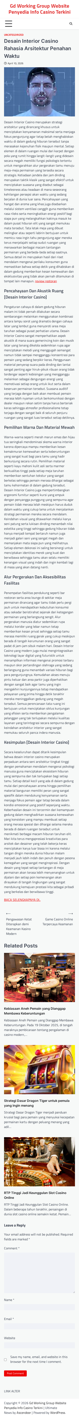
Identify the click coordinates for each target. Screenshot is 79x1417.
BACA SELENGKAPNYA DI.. (22, 899)
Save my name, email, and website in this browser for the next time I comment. (38, 1359)
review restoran (46, 281)
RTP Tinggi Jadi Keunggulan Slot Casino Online (35, 1195)
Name (9, 1299)
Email (9, 1318)
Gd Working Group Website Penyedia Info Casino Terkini (39, 9)
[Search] (71, 24)
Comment (12, 1248)
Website (9, 1338)
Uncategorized (13, 34)
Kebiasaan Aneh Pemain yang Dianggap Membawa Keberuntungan (35, 1010)
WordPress (57, 1412)
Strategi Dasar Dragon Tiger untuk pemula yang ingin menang (36, 1103)
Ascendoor (24, 1412)
